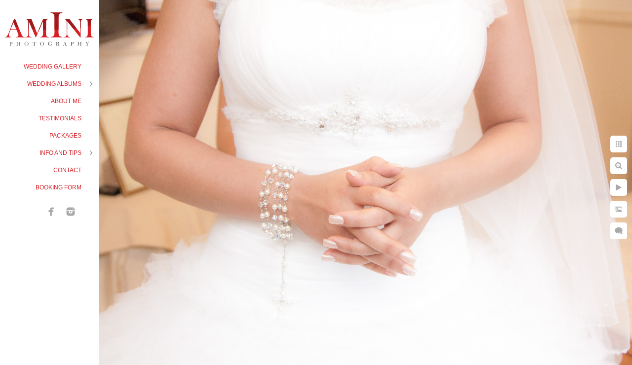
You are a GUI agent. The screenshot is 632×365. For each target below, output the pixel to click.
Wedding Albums (54, 83)
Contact (67, 170)
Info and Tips (60, 152)
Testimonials (60, 118)
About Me (66, 101)
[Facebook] (51, 211)
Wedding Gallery (52, 66)
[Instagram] (70, 211)
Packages (65, 135)
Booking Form (58, 187)
